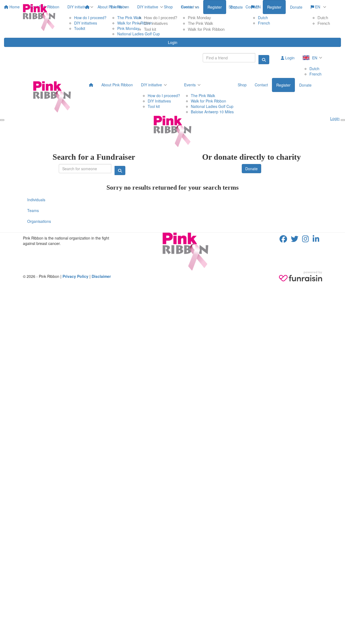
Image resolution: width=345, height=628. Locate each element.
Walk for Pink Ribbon (206, 29)
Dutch (323, 17)
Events (187, 6)
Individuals (36, 199)
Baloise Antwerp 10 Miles (212, 111)
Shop (233, 6)
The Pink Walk (200, 23)
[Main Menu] (2, 120)
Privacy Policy (75, 276)
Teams (33, 210)
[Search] (263, 59)
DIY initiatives (156, 23)
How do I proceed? (160, 17)
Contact (252, 6)
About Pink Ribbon (113, 6)
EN (317, 6)
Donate (296, 7)
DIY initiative (147, 6)
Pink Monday (199, 17)
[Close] (343, 120)
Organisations (39, 221)
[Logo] (39, 17)
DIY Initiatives (159, 101)
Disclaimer (101, 276)
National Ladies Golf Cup (212, 106)
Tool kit (150, 29)
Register (274, 7)
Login (172, 42)
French (324, 23)
